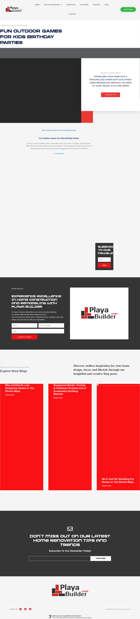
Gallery (96, 5)
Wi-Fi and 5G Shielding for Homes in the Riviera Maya (118, 480)
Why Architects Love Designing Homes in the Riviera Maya (19, 388)
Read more (9, 395)
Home (37, 5)
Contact (72, 14)
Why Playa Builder (52, 5)
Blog (107, 5)
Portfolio (71, 5)
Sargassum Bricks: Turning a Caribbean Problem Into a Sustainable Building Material (69, 389)
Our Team (84, 5)
